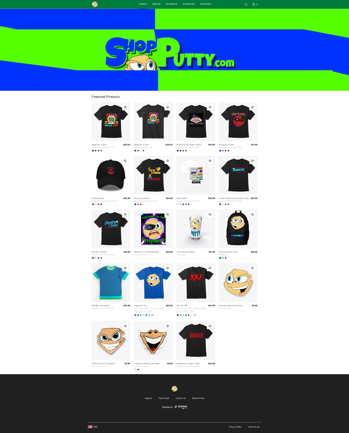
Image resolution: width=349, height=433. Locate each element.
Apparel (156, 3)
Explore (143, 3)
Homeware (171, 3)
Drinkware (205, 3)
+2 (194, 315)
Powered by (167, 407)
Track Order (163, 398)
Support (148, 398)
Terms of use (254, 427)
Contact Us (181, 398)
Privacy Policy (235, 427)
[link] (111, 121)
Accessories (189, 3)
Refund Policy (198, 398)
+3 (152, 315)
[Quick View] (125, 107)
